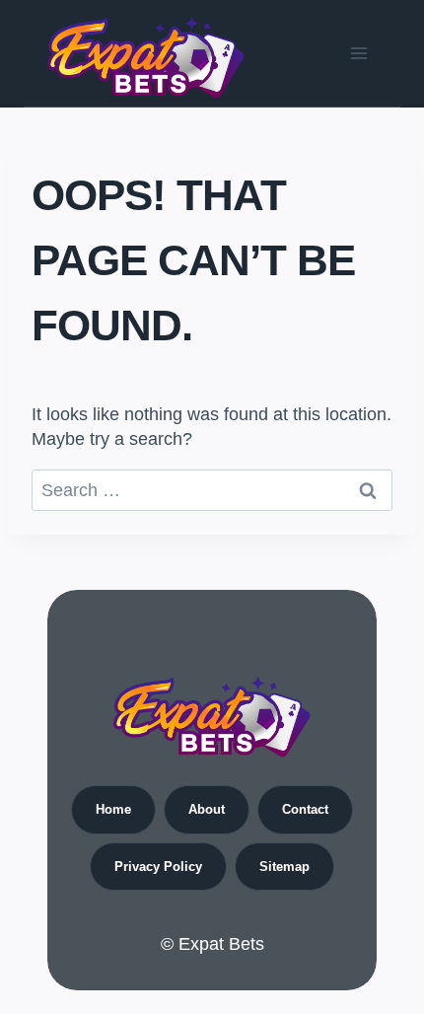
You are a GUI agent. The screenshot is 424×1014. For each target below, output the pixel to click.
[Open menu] (358, 52)
